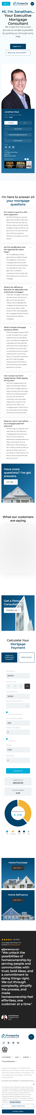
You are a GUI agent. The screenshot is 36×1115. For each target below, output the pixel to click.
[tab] (11, 123)
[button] (32, 4)
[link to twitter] (18, 1043)
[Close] (34, 1084)
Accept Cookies (18, 1111)
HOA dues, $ (10, 756)
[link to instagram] (4, 1043)
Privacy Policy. (15, 1102)
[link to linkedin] (13, 1043)
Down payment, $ (12, 692)
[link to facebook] (8, 1043)
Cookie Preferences (18, 1106)
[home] (20, 4)
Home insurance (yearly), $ (14, 718)
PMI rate (9, 745)
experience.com (15, 945)
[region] (18, 1098)
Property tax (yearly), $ (13, 727)
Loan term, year (11, 682)
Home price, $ (10, 671)
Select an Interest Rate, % (14, 701)
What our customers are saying (18, 518)
